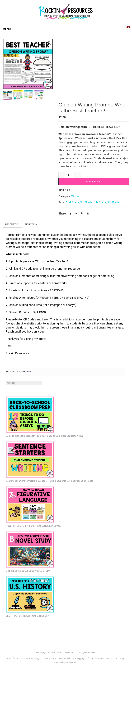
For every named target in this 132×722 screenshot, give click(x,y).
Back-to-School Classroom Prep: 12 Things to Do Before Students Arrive (44, 436)
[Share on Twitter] (76, 213)
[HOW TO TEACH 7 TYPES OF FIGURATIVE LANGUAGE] (30, 504)
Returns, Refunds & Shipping (71, 658)
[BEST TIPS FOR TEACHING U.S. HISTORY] (30, 594)
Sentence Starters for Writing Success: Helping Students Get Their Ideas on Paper (49, 481)
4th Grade (100, 202)
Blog (122, 658)
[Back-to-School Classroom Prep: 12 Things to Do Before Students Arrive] (30, 414)
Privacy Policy (50, 658)
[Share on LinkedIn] (82, 213)
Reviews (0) (31, 224)
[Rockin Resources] (66, 12)
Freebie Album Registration (66, 662)
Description (12, 224)
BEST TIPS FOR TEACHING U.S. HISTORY (27, 616)
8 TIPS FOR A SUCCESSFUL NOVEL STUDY (28, 571)
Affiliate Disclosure (95, 658)
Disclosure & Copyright (31, 658)
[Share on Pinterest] (88, 213)
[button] (49, 42)
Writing (75, 196)
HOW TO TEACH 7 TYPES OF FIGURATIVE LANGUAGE (33, 526)
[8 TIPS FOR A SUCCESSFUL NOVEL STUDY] (30, 549)
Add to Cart (94, 181)
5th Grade (113, 202)
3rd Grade (86, 202)
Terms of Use (12, 658)
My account (111, 658)
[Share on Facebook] (70, 213)
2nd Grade (72, 202)
